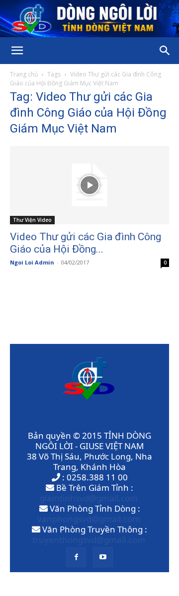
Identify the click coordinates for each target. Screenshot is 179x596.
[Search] (165, 50)
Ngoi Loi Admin (32, 262)
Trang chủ (24, 74)
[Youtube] (103, 557)
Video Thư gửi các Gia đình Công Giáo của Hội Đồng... (85, 243)
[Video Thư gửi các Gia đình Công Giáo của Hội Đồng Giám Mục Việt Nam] (89, 185)
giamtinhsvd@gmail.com (89, 498)
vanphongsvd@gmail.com (88, 519)
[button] (17, 50)
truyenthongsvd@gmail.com (88, 539)
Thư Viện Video (32, 219)
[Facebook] (76, 557)
